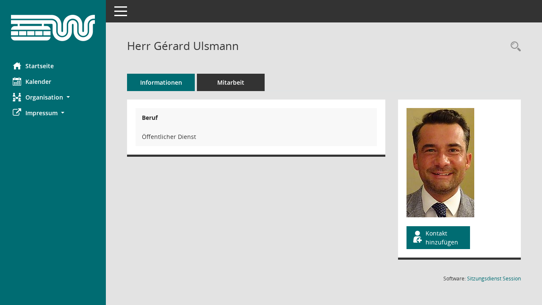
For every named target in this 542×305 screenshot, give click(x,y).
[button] (53, 97)
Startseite (39, 66)
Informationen (161, 82)
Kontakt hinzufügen (442, 237)
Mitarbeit (230, 82)
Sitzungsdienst (494, 278)
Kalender (38, 82)
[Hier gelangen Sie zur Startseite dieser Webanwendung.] (53, 28)
